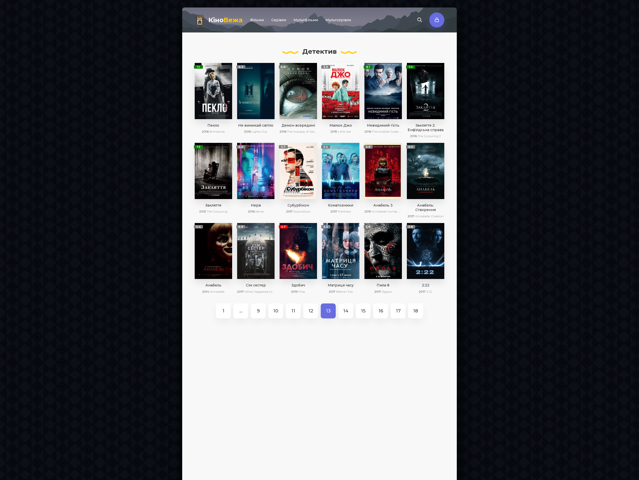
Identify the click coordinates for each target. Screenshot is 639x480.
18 (415, 311)
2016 (205, 131)
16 (380, 311)
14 (345, 311)
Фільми (257, 20)
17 (398, 311)
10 (275, 311)
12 (311, 311)
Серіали (278, 20)
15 (363, 311)
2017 (289, 211)
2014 (205, 291)
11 (293, 311)
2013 (202, 211)
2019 (333, 131)
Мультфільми (306, 20)
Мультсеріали (338, 20)
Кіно (225, 20)
